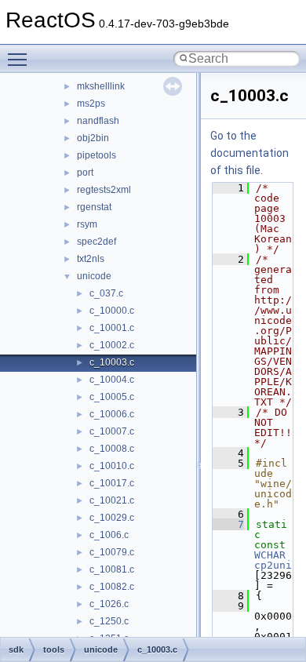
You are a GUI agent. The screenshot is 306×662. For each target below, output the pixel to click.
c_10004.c (111, 379)
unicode (94, 276)
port (85, 172)
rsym (87, 224)
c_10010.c (111, 465)
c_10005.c (111, 396)
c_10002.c (111, 345)
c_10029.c (111, 517)
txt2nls (90, 258)
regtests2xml (104, 189)
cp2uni (273, 565)
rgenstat (94, 207)
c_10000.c (111, 310)
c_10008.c (111, 448)
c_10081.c (111, 569)
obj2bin (93, 138)
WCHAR (270, 555)
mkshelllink (101, 86)
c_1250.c (109, 621)
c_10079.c (111, 552)
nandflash (98, 120)
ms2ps (91, 103)
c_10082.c (111, 586)
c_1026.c (109, 603)
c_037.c (106, 293)
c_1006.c (109, 534)
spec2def (96, 241)
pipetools (96, 155)
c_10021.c (111, 500)
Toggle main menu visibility (20, 59)
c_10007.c (111, 431)
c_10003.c (111, 362)
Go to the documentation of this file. (249, 152)
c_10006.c (111, 414)
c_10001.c (111, 327)
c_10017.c (111, 483)
